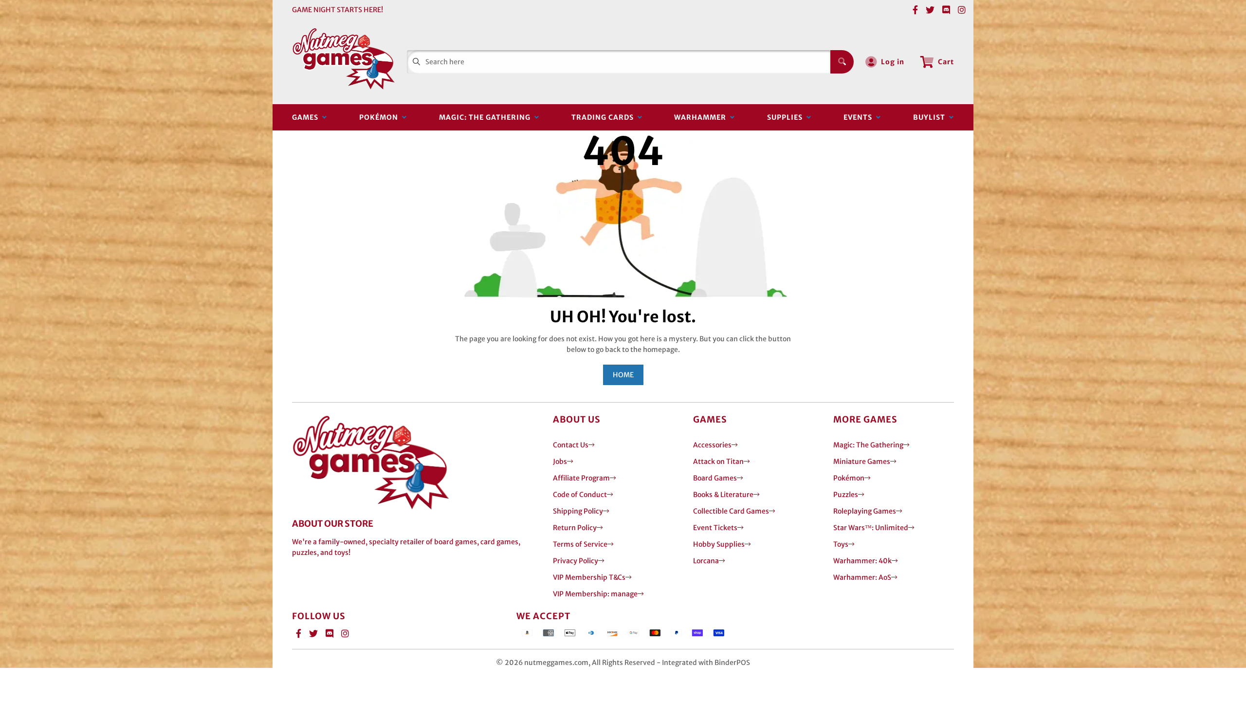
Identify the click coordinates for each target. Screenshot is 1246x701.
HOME (623, 374)
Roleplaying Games (864, 511)
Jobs (560, 461)
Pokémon (380, 117)
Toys (840, 544)
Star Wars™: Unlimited (870, 527)
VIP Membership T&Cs (589, 577)
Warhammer (702, 117)
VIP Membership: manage (595, 594)
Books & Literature (723, 494)
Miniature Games (861, 461)
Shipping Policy (578, 511)
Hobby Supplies (719, 544)
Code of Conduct (580, 494)
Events (859, 117)
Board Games (715, 478)
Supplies (786, 117)
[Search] (842, 62)
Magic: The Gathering (486, 117)
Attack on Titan (718, 461)
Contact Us (570, 445)
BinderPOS (732, 662)
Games (307, 117)
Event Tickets (715, 527)
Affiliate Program (581, 478)
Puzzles (845, 494)
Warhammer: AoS (862, 577)
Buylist (931, 117)
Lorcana (706, 560)
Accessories (712, 445)
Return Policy (575, 527)
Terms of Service (580, 544)
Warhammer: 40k (862, 560)
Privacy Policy (575, 560)
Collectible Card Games (731, 511)
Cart (946, 61)
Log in (892, 61)
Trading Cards (604, 117)
